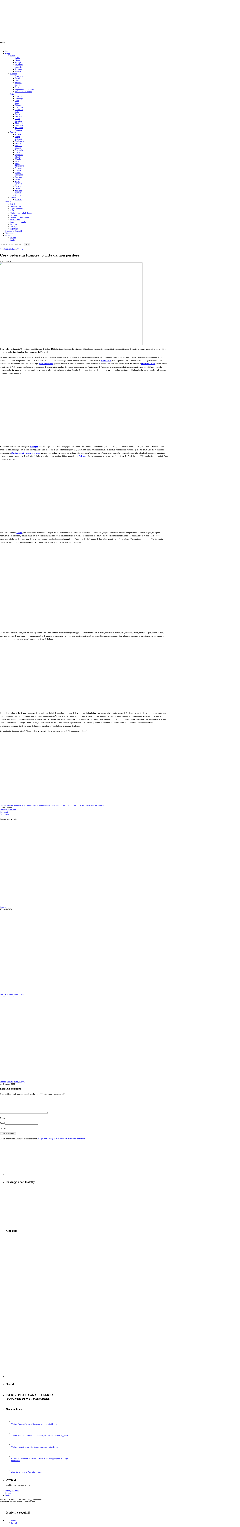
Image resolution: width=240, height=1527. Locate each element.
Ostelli (12, 204)
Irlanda (17, 157)
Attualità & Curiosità (8, 249)
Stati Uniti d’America (23, 92)
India (17, 112)
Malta (17, 164)
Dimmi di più (11, 1317)
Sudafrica (18, 67)
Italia (17, 161)
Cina (17, 101)
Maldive (18, 116)
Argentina (19, 76)
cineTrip (13, 226)
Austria (18, 134)
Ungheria (18, 195)
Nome (2, 1118)
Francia (18, 148)
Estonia (18, 143)
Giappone (19, 107)
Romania (18, 177)
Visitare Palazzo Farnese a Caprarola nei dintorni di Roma (34, 1424)
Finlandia (18, 146)
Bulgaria (18, 139)
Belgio (17, 137)
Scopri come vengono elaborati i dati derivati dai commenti (61, 1139)
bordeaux (42, 805)
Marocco (18, 60)
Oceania (13, 197)
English (13, 240)
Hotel (12, 211)
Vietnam (18, 130)
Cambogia (19, 98)
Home (7, 51)
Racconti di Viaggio (18, 222)
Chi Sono (8, 233)
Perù (17, 87)
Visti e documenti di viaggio (21, 213)
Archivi (9, 1485)
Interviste (13, 224)
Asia (12, 94)
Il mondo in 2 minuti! (13, 231)
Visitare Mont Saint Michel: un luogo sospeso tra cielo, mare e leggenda (39, 1435)
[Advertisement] (25, 1159)
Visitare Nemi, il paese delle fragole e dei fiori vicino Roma (34, 1447)
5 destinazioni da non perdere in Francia (16, 805)
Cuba (17, 80)
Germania (19, 150)
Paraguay (18, 85)
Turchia (18, 193)
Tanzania (18, 69)
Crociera (13, 215)
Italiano (8, 235)
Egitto (17, 58)
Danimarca (19, 141)
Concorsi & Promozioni (19, 217)
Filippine (18, 105)
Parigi (16, 994)
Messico (18, 83)
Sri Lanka (19, 128)
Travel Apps (15, 220)
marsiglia (86, 805)
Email (2, 1123)
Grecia (17, 152)
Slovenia (18, 184)
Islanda (18, 159)
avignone (35, 805)
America (13, 74)
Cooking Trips (15, 206)
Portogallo (19, 175)
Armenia (18, 96)
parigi (101, 805)
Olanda (18, 170)
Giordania (19, 110)
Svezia (17, 188)
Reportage (14, 229)
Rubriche (8, 202)
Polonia (18, 172)
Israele (17, 114)
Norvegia (18, 168)
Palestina (18, 121)
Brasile (17, 78)
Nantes (92, 805)
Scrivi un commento (8, 810)
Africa (12, 56)
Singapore (19, 125)
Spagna (18, 186)
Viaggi (7, 53)
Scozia (17, 181)
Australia (18, 199)
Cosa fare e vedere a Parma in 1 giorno (26, 1472)
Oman (17, 119)
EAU (17, 103)
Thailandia (19, 123)
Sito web (3, 1128)
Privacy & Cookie (12, 1491)
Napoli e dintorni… (17, 208)
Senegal (18, 62)
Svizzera (18, 190)
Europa (13, 132)
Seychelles (19, 65)
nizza (97, 805)
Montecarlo (19, 166)
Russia (17, 179)
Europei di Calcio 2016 (73, 805)
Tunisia (18, 71)
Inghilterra (19, 155)
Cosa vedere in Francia (55, 805)
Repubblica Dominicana (24, 89)
